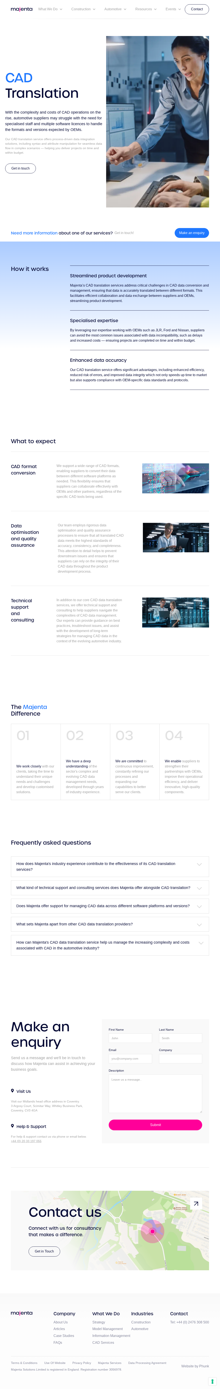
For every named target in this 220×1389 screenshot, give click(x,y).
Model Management (107, 1329)
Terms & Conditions (24, 1363)
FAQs (57, 1342)
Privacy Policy (81, 1363)
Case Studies (63, 1336)
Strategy (98, 1322)
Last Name (166, 1029)
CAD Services (103, 1342)
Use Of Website (55, 1363)
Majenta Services (109, 1363)
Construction (141, 1322)
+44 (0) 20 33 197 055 (26, 1141)
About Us (60, 1322)
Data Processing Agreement (147, 1363)
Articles (59, 1329)
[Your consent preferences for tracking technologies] (212, 1381)
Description (116, 1070)
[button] (50, 9)
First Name (116, 1029)
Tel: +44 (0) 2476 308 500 (189, 1322)
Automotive (139, 1329)
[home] (21, 9)
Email (112, 1050)
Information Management (111, 1336)
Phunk (204, 1366)
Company (165, 1050)
